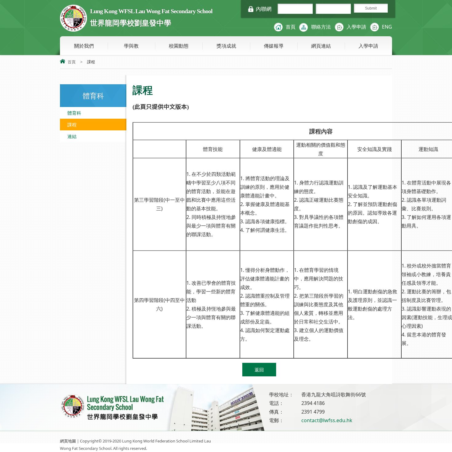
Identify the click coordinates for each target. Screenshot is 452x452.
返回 (259, 370)
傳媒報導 (273, 45)
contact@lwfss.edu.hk (326, 420)
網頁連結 (321, 45)
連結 (72, 136)
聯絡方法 (321, 26)
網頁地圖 (68, 441)
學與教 (131, 45)
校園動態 (178, 45)
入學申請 (356, 26)
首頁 (290, 26)
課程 (72, 124)
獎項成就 (226, 45)
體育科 (74, 113)
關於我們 (84, 45)
